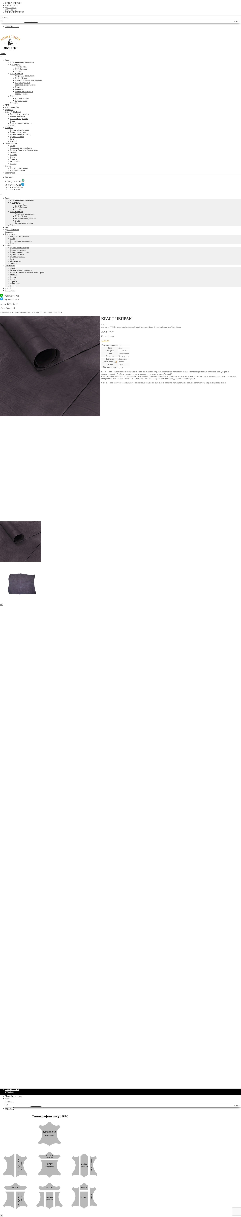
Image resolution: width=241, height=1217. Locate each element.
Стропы (13, 159)
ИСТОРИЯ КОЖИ (13, 3)
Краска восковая (17, 137)
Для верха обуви (22, 98)
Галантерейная (16, 73)
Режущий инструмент (19, 114)
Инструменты (11, 234)
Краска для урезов (18, 132)
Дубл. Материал (12, 107)
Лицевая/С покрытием (24, 76)
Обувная (13, 96)
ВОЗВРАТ (9, 1092)
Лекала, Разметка (17, 116)
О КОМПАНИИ (12, 1090)
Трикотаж (9, 110)
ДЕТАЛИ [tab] (105, 340)
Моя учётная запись (13, 1096)
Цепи (12, 157)
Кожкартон (15, 161)
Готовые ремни (21, 94)
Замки (12, 146)
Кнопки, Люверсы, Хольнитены (24, 150)
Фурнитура (10, 266)
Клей (12, 139)
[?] (115, 362)
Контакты (9, 177)
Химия (8, 245)
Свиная (18, 71)
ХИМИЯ (9, 128)
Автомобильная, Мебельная (22, 62)
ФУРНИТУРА (11, 143)
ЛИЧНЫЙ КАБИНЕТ (14, 12)
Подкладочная (21, 101)
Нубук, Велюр (21, 78)
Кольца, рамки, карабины (21, 148)
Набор (12, 125)
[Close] (1, 194)
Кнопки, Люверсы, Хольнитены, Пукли (27, 272)
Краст (17, 87)
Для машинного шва (19, 168)
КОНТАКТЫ (10, 10)
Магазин (12, 312)
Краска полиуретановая (20, 134)
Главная (3, 312)
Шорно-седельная (22, 83)
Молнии (13, 152)
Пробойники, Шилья (19, 119)
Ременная (19, 89)
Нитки (8, 166)
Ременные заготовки (24, 92)
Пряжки (13, 155)
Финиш (13, 141)
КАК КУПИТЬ (11, 5)
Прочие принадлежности (21, 123)
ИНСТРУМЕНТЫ (13, 112)
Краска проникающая (19, 130)
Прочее (13, 164)
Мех (7, 227)
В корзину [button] (110, 465)
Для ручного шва (17, 170)
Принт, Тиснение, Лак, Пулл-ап (28, 80)
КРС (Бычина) (21, 69)
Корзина (9, 1108)
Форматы (14, 103)
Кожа (7, 60)
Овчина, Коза (20, 67)
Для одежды (15, 64)
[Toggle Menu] (1, 56)
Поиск (8, 1098)
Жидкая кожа (15, 261)
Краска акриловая (17, 257)
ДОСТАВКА (10, 8)
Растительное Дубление (25, 85)
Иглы (12, 121)
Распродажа (10, 173)
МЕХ (7, 105)
